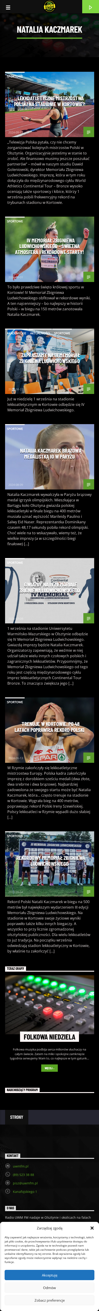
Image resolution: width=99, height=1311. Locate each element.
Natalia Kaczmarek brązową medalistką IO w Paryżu (51, 453)
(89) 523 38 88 (23, 1175)
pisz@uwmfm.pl (25, 1183)
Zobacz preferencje (50, 1300)
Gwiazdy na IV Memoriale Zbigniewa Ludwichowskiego (49, 587)
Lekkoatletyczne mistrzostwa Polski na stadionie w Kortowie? (49, 101)
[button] (92, 1228)
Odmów (49, 1287)
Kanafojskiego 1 (25, 1191)
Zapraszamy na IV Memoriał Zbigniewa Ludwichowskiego (49, 357)
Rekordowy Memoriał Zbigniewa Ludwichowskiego (50, 860)
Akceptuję (49, 1275)
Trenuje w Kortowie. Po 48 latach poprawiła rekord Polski (49, 726)
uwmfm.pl (21, 1166)
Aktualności (40, 333)
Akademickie (16, 333)
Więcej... (50, 1068)
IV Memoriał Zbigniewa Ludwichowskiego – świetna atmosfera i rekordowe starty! (49, 246)
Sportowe (15, 76)
